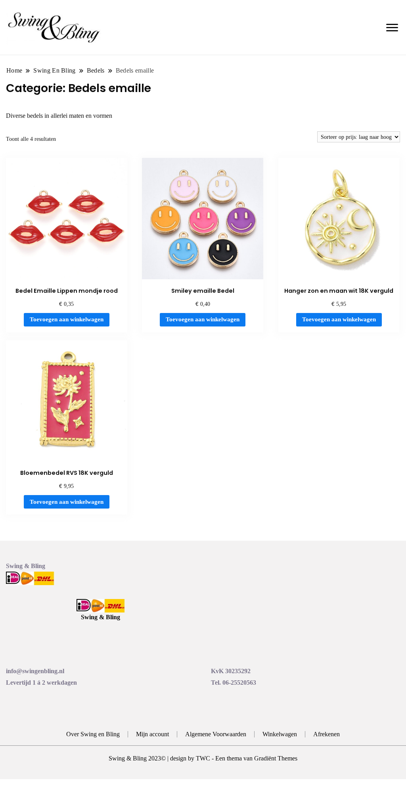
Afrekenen (326, 734)
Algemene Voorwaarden (215, 734)
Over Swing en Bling (93, 734)
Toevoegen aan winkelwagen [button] (66, 319)
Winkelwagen (279, 734)
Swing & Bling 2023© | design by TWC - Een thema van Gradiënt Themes (203, 758)
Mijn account (152, 734)
